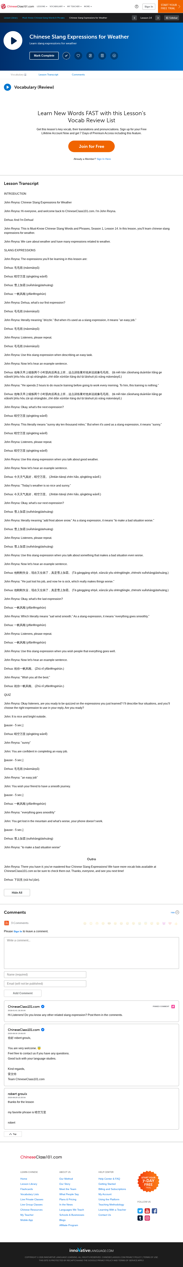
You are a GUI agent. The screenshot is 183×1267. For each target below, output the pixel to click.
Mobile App (26, 1220)
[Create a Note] (90, 56)
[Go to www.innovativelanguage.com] (91, 1249)
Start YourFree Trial (169, 6)
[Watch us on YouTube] (147, 1211)
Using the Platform (108, 1199)
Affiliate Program (68, 1225)
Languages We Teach (71, 1209)
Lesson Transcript (48, 74)
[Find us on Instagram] (147, 1218)
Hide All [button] (17, 892)
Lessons (41, 6)
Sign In (149, 6)
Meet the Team (67, 1189)
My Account (105, 1194)
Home (23, 1178)
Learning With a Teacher (112, 1209)
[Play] (7, 87)
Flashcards (26, 1189)
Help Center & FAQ (109, 1178)
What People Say (69, 1194)
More (87, 6)
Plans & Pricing (67, 1199)
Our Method (66, 1178)
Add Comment (23, 993)
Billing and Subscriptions (112, 1189)
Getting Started (107, 1183)
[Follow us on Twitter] (140, 1211)
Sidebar (173, 17)
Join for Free (91, 146)
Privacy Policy (134, 1257)
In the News (66, 1204)
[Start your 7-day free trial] (148, 1182)
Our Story (64, 1183)
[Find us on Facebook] (154, 1211)
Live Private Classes (31, 1199)
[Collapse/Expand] (91, 912)
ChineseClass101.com (113, 1257)
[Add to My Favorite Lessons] (78, 56)
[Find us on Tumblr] (140, 1218)
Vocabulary (56, 6)
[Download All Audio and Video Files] (114, 56)
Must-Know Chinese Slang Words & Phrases (43, 18)
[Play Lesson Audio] (12, 40)
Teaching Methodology (111, 1204)
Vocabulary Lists (29, 1194)
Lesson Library (11, 18)
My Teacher (73, 6)
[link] (134, 17)
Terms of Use (150, 1257)
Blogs (62, 1220)
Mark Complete (44, 55)
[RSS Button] (6, 923)
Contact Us (104, 1214)
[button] (137, 6)
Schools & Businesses (71, 1214)
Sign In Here (104, 158)
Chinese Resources (31, 1209)
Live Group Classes (31, 1204)
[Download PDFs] (102, 56)
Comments (78, 74)
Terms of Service (127, 1260)
